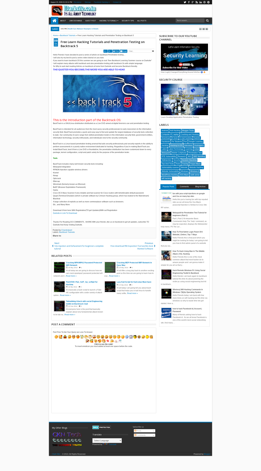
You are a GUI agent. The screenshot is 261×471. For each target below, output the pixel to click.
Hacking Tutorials (108, 20)
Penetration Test (195, 153)
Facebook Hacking (101, 2)
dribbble (204, 2)
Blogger (207, 454)
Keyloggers (199, 145)
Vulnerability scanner (170, 167)
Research (182, 156)
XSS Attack (184, 175)
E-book (175, 138)
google (193, 2)
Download (166, 138)
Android (165, 131)
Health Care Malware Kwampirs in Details (83, 29)
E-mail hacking (186, 138)
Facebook (166, 142)
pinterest (208, 2)
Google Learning (196, 142)
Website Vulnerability (170, 171)
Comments (184, 187)
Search (207, 20)
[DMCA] (101, 429)
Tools (178, 164)
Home (54, 20)
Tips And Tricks (168, 164)
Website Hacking (196, 167)
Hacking (165, 145)
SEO (189, 156)
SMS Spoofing (199, 156)
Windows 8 (194, 171)
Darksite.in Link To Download (65, 213)
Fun (185, 142)
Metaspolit (166, 153)
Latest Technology (175, 149)
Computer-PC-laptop (170, 134)
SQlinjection (167, 160)
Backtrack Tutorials (67, 232)
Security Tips (128, 20)
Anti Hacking (175, 131)
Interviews (188, 145)
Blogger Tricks (188, 131)
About (63, 20)
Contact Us (117, 2)
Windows (184, 171)
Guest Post (90, 20)
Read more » (71, 276)
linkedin (201, 2)
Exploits (197, 138)
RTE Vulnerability (169, 156)
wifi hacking (166, 178)
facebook (189, 2)
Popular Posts (168, 187)
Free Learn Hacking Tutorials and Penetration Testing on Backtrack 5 (103, 44)
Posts (138, 431)
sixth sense (195, 175)
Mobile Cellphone (179, 153)
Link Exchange (75, 20)
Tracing (185, 164)
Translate (112, 444)
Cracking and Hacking (189, 134)
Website (184, 167)
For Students (177, 142)
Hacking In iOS (176, 145)
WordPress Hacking (170, 175)
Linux (196, 149)
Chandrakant (66, 230)
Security (176, 160)
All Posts (141, 20)
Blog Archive (200, 187)
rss (197, 2)
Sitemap (88, 2)
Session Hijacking (189, 160)
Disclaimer (78, 2)
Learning (189, 149)
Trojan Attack (195, 164)
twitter (185, 2)
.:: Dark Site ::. (56, 454)
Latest (164, 149)
